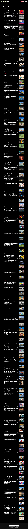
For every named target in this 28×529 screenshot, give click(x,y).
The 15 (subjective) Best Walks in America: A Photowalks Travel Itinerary (11, 244)
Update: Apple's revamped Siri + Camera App (10, 215)
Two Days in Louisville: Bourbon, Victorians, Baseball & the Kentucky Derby (11, 27)
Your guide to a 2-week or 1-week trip (8, 493)
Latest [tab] (4, 8)
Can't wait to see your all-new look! (8, 261)
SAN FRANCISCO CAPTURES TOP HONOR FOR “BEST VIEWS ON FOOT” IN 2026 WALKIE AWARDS (10, 238)
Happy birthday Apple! (6, 483)
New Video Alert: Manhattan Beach (9, 203)
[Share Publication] (19, 1)
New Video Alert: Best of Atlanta (9, 476)
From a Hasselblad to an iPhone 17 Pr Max (9, 435)
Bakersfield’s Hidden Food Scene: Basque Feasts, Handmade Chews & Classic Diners (10, 350)
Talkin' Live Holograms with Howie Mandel (10, 466)
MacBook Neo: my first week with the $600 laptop (11, 382)
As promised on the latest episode (8, 179)
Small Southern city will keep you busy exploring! (9, 28)
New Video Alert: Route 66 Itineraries (10, 492)
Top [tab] (6, 8)
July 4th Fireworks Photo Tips (8, 156)
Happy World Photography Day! (9, 15)
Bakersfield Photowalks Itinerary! (9, 371)
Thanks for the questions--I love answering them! (9, 513)
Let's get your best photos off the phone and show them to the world (10, 39)
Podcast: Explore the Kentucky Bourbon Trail (10, 58)
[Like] (4, 24)
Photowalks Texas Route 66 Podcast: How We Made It (10, 317)
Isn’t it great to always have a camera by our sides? (10, 16)
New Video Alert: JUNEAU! (8, 117)
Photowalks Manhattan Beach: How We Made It (10, 209)
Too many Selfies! (6, 334)
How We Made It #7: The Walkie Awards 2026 (10, 226)
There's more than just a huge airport (8, 477)
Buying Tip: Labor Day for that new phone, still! (10, 184)
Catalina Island (6, 403)
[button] (1, 4)
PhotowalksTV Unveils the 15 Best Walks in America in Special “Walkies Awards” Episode (11, 250)
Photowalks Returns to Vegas (7, 508)
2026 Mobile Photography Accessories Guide (10, 502)
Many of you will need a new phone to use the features (10, 216)
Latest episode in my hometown (7, 204)
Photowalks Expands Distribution (9, 193)
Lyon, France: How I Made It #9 (8, 162)
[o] (21, 21)
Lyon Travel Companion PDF (8, 178)
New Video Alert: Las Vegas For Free (9, 507)
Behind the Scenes (6, 81)
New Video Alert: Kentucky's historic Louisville (10, 32)
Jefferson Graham (7, 12)
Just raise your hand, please (7, 425)
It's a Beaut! (5, 440)
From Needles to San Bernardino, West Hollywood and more (11, 297)
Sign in (26, 1)
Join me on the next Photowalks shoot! (10, 424)
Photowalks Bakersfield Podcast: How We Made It (10, 344)
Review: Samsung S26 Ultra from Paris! (10, 359)
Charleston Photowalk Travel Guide (9, 461)
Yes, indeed (5, 377)
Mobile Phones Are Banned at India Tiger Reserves (10, 333)
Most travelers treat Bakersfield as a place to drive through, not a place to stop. (11, 372)
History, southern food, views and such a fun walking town (10, 457)
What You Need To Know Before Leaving (8, 59)
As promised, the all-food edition (7, 355)
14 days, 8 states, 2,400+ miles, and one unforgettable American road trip (10, 488)
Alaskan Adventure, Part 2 (7, 118)
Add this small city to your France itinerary (9, 174)
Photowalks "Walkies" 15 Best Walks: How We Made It (10, 231)
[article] (14, 12)
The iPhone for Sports (7, 307)
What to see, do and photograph (7, 462)
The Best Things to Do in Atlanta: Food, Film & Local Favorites (11, 471)
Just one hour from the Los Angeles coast (8, 404)
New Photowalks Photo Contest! (9, 38)
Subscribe (22, 1)
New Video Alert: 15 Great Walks (9, 255)
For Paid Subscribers (6, 163)
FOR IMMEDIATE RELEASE (7, 239)
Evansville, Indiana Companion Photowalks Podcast (11, 91)
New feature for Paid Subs (7, 389)
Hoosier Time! (5, 98)
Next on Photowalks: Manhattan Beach (10, 220)
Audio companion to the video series (8, 345)
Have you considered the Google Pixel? (10, 10)
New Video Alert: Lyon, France (8, 173)
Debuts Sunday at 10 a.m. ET (7, 221)
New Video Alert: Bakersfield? (8, 376)
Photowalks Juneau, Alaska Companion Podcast (10, 123)
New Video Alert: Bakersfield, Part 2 (9, 354)
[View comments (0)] (8, 18)
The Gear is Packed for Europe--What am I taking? (10, 399)
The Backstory (5, 86)
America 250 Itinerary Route (8, 276)
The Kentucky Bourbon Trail (8, 53)
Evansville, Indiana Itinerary (8, 85)
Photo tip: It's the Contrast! (8, 517)
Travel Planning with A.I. (8, 43)
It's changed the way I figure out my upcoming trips (10, 44)
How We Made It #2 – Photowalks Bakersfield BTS (9, 365)
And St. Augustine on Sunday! (7, 450)
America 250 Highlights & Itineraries (10, 282)
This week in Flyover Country (8, 287)
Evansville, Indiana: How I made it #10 (10, 80)
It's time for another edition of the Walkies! (9, 256)
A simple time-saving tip (6, 49)
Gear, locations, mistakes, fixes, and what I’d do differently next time (10, 367)
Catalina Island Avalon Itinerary (9, 393)
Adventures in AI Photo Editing (9, 48)
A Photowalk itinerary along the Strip (8, 498)
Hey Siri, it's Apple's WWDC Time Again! (10, 260)
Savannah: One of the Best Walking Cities (10, 414)
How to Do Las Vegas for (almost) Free (10, 497)
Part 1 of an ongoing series (7, 245)
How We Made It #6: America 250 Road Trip (11, 265)
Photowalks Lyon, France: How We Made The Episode (10, 168)
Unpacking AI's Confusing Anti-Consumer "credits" (10, 76)
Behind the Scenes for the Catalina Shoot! (10, 388)
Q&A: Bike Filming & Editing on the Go (10, 512)
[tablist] (7, 8)
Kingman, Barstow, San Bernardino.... (8, 303)
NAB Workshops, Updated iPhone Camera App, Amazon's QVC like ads (10, 449)
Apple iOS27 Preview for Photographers (10, 102)
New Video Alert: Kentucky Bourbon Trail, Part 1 (10, 64)
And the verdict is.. (6, 383)
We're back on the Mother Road (7, 328)
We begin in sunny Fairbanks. (7, 152)
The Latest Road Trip (6, 65)
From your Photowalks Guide (7, 394)
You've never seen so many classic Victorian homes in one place (10, 34)
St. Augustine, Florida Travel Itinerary (10, 439)
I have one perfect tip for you (7, 157)
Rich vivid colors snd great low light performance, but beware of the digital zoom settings (11, 361)
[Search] (18, 1)
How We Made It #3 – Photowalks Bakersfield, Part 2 (9, 338)
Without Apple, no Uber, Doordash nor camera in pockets (10, 482)
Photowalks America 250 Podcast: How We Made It (11, 270)
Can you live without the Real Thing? (8, 467)
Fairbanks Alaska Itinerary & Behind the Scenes (10, 135)
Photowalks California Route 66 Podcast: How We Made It (10, 302)
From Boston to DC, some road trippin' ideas (9, 283)
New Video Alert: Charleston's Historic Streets (10, 456)
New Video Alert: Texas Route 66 (9, 327)
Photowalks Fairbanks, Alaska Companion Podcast (10, 145)
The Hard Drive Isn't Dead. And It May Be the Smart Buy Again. (11, 129)
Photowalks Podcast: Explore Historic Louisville (10, 21)
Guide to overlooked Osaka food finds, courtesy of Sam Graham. (10, 430)
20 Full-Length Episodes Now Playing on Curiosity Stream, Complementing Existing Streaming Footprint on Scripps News (10, 195)
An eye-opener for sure (6, 288)
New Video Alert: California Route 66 (10, 296)
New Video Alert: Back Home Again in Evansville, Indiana (10, 97)
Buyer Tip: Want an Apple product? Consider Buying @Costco (11, 113)
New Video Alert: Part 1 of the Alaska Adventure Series (10, 151)
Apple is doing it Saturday (7, 308)
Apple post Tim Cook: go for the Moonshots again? (11, 409)
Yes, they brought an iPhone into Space (10, 434)
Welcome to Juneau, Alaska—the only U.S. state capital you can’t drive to (10, 108)
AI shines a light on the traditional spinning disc (9, 130)
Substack (11, 527)
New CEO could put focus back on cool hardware (9, 410)
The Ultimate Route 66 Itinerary (9, 487)
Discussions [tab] (9, 8)
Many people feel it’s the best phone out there (9, 11)
